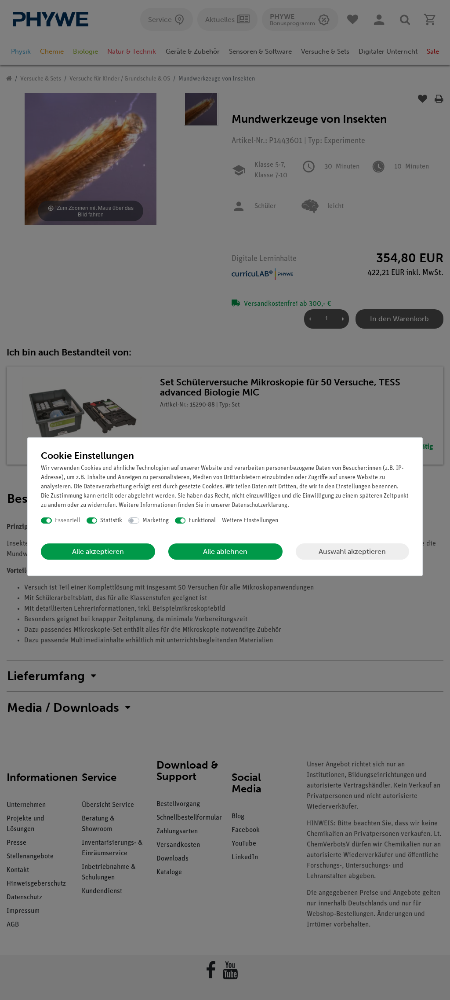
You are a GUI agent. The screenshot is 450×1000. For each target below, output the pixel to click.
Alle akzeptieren (98, 551)
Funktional (202, 520)
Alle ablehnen (225, 551)
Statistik (111, 520)
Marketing (155, 520)
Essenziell (67, 520)
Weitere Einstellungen (250, 520)
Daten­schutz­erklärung (259, 505)
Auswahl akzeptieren (352, 551)
